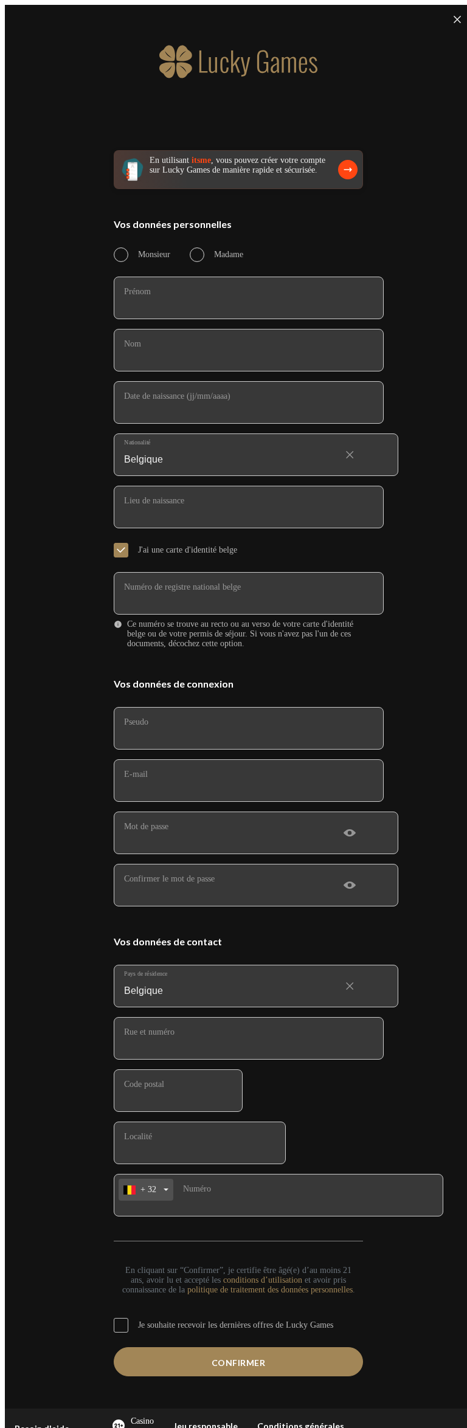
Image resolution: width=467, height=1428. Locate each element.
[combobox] (238, 450)
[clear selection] (350, 454)
